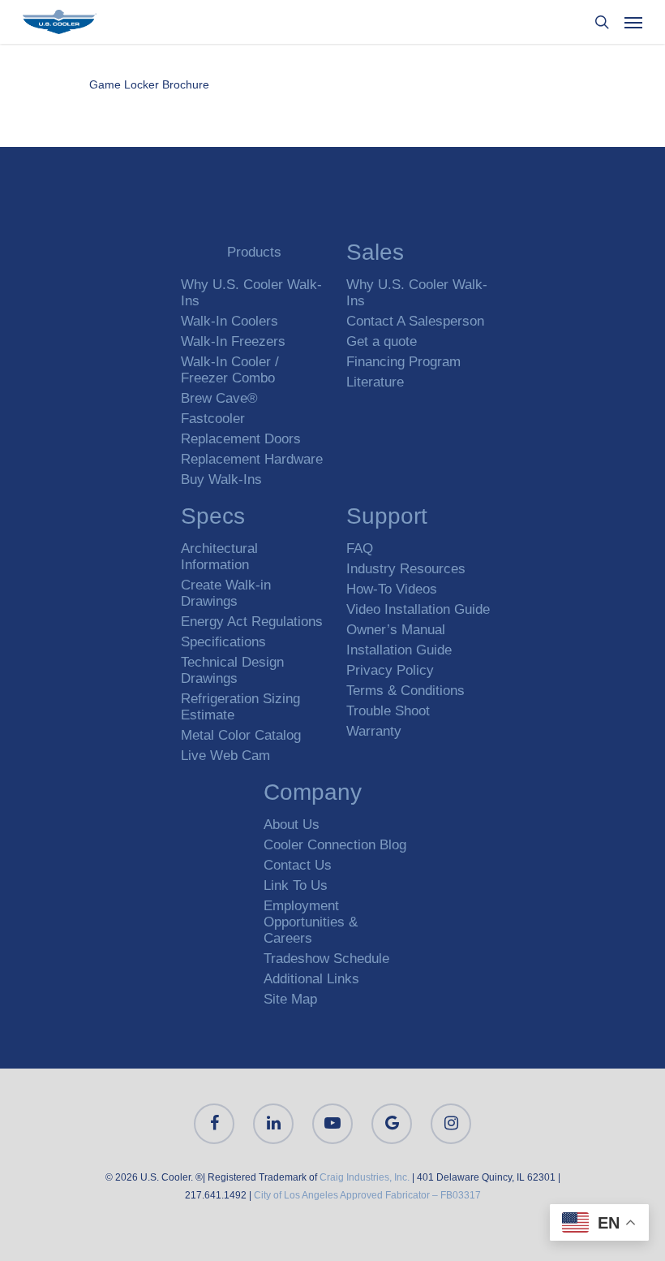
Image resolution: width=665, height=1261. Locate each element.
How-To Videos (391, 589)
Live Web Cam (225, 755)
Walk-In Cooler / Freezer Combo (230, 370)
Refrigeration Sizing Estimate (240, 707)
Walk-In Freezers (233, 341)
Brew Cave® (219, 398)
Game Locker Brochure (149, 84)
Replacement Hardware (252, 459)
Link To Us (296, 885)
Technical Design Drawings (232, 670)
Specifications (223, 642)
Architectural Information (219, 556)
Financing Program (403, 361)
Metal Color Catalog (241, 735)
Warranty (373, 731)
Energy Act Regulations (252, 621)
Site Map (290, 999)
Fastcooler (213, 418)
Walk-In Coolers (229, 321)
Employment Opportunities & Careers (311, 922)
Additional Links (311, 979)
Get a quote (381, 341)
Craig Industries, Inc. (365, 1177)
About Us (292, 824)
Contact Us (298, 865)
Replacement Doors (241, 439)
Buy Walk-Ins (221, 479)
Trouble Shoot (388, 711)
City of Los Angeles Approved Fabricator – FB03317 (367, 1195)
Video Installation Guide (418, 609)
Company (313, 794)
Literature (375, 382)
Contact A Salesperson (415, 321)
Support (386, 518)
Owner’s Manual (395, 629)
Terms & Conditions (405, 690)
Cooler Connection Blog (335, 845)
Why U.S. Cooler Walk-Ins (251, 293)
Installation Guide (399, 650)
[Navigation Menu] (633, 22)
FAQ (359, 548)
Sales (375, 254)
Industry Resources (406, 569)
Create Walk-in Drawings (226, 593)
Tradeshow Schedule (326, 958)
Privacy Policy (390, 670)
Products (254, 252)
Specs (213, 518)
